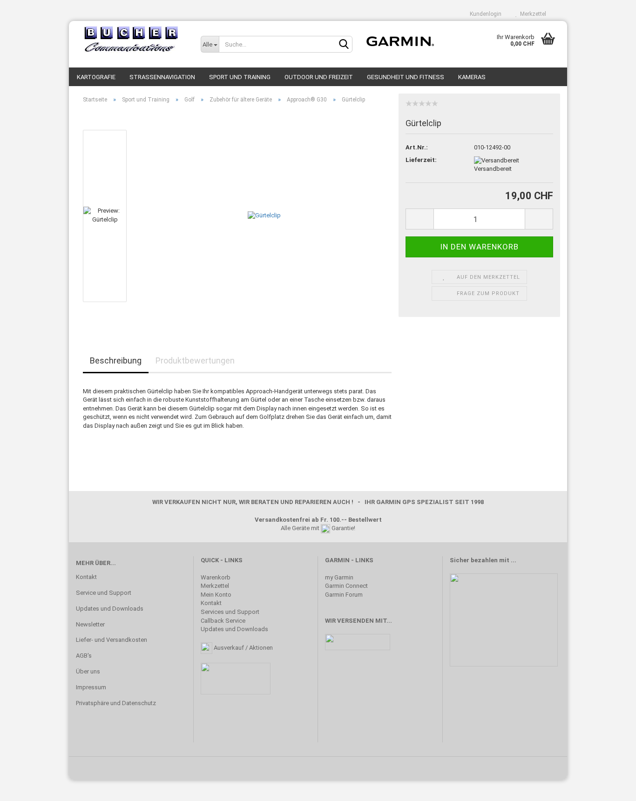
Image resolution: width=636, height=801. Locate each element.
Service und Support (103, 592)
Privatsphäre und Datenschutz (116, 703)
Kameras (472, 77)
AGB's (84, 655)
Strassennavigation (162, 77)
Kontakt (86, 576)
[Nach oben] (610, 787)
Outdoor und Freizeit (318, 77)
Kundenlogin (484, 14)
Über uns (88, 671)
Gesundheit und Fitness (405, 77)
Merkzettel (531, 14)
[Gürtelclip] (264, 215)
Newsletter (90, 624)
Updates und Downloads (109, 608)
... (513, 560)
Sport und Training (240, 77)
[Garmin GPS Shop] (131, 39)
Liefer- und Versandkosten (111, 639)
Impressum (91, 687)
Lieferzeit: (421, 159)
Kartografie (96, 77)
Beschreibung (116, 360)
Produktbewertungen (195, 360)
